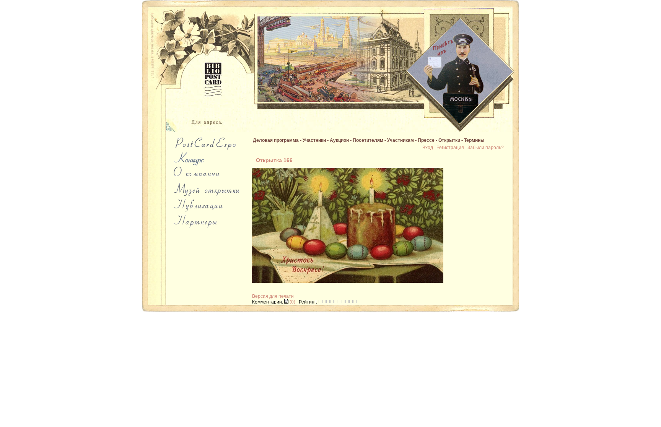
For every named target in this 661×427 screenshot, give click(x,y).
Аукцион (339, 140)
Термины (474, 140)
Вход (427, 147)
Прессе (426, 140)
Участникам (400, 140)
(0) (291, 302)
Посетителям (368, 140)
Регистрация (450, 147)
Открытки (449, 140)
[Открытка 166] (347, 281)
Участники (314, 140)
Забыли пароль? (485, 147)
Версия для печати (273, 296)
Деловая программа (276, 140)
